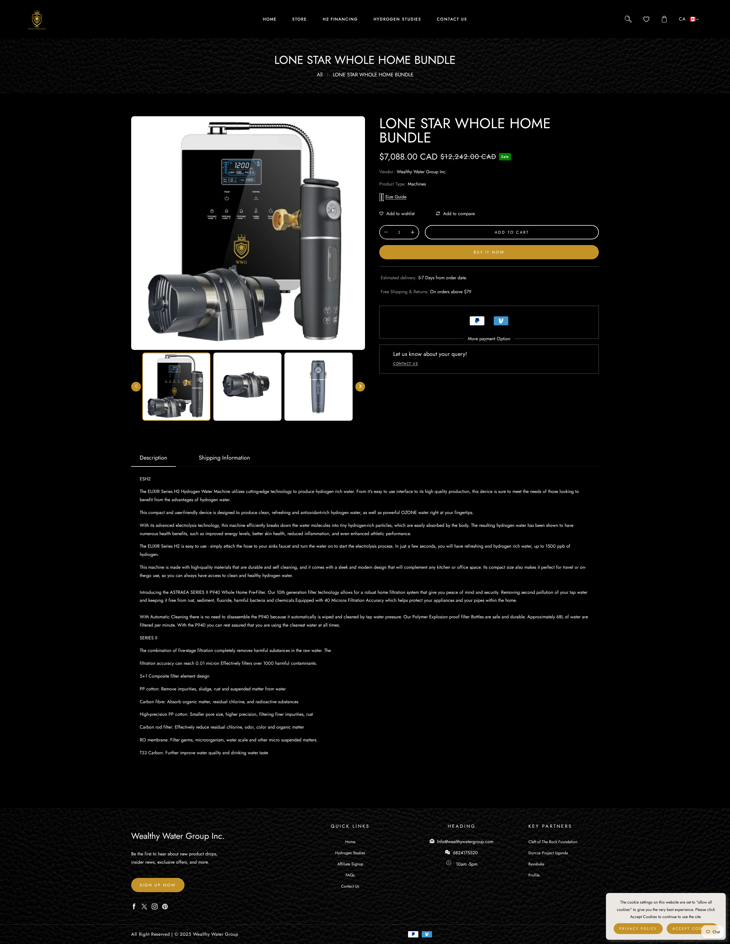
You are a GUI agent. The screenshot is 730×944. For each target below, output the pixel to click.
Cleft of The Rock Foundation (552, 842)
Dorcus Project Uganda (548, 853)
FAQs (350, 875)
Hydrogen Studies (350, 853)
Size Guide (395, 196)
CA (682, 19)
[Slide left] (136, 387)
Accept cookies (692, 928)
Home (350, 842)
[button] (664, 19)
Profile (534, 875)
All (320, 74)
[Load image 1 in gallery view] (176, 386)
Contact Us (350, 886)
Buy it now (489, 252)
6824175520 (465, 852)
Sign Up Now (158, 885)
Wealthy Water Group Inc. (422, 171)
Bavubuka (536, 864)
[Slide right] (360, 387)
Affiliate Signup (350, 864)
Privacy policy (638, 928)
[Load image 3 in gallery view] (318, 386)
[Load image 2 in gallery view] (247, 386)
